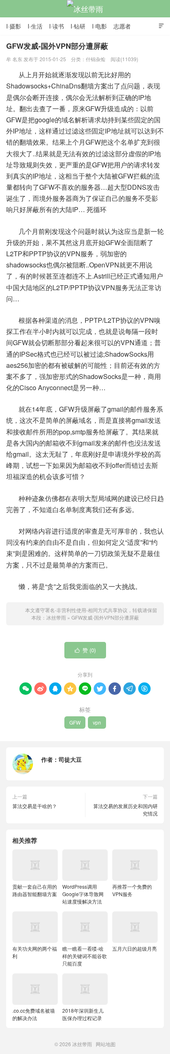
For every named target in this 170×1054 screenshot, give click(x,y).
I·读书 (56, 26)
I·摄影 (13, 26)
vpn (97, 722)
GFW (74, 722)
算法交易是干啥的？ (34, 805)
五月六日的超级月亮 (134, 948)
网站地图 (106, 1043)
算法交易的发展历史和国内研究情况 (125, 809)
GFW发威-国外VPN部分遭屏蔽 (105, 617)
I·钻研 (78, 26)
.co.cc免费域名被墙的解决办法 (33, 1014)
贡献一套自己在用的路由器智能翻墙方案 (34, 890)
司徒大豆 (70, 759)
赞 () (85, 650)
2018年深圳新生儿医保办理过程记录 (83, 1014)
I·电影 (99, 26)
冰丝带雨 (85, 8)
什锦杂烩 (96, 58)
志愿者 (122, 26)
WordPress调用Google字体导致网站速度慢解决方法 (83, 894)
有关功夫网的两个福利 (34, 952)
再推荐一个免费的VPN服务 (132, 890)
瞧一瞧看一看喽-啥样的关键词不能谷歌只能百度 (84, 956)
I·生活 (35, 26)
